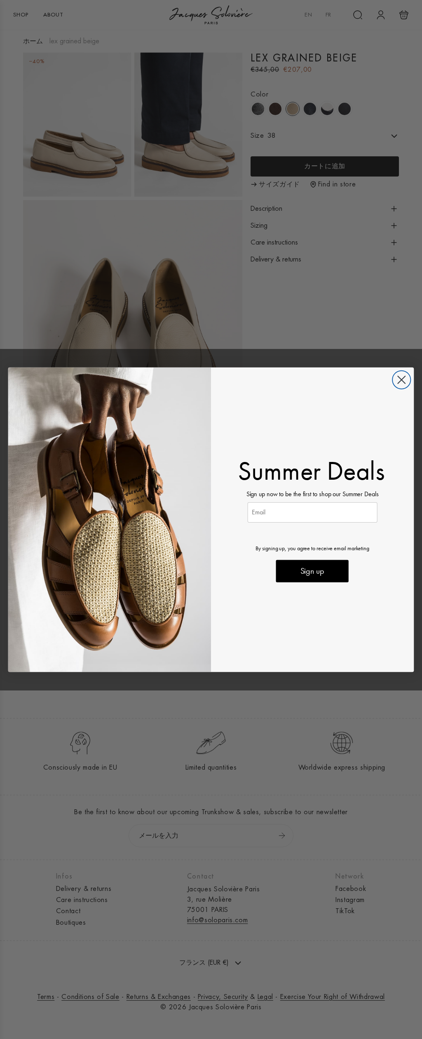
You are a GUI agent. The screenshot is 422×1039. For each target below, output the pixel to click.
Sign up (312, 570)
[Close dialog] (401, 379)
